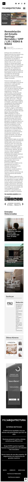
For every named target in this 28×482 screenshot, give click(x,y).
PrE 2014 (8, 48)
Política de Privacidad (14, 473)
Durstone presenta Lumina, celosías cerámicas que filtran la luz (14, 440)
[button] (24, 8)
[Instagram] (21, 3)
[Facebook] (16, 3)
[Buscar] (3, 3)
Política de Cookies (14, 477)
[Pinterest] (9, 199)
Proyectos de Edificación (17, 48)
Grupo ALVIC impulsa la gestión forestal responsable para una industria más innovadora (14, 447)
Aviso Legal (21, 470)
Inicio (5, 470)
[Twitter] (19, 3)
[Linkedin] (24, 3)
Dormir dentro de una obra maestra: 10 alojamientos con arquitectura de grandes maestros (14, 456)
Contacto (12, 470)
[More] (21, 199)
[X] (18, 199)
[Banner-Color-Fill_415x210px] (14, 25)
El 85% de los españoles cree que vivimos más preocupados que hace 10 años (14, 432)
